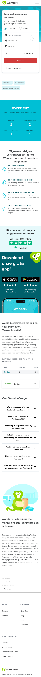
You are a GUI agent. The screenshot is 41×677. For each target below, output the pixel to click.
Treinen (5, 616)
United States (8, 582)
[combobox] (20, 35)
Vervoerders (19, 83)
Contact (5, 642)
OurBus (7, 372)
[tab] (11, 29)
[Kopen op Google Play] (30, 279)
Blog (22, 616)
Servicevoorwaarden (10, 652)
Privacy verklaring (9, 656)
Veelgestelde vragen (11, 88)
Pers (22, 620)
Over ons (24, 611)
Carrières (24, 625)
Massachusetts (9, 585)
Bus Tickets (6, 578)
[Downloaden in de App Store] (10, 279)
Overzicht (7, 83)
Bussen (5, 611)
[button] (37, 3)
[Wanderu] (10, 3)
